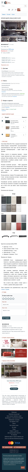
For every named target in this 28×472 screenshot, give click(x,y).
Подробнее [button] (15, 388)
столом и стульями (5, 289)
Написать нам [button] (8, 447)
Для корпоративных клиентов (14, 433)
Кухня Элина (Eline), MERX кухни (14, 381)
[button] (12, 9)
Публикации (14, 412)
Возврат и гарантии (14, 431)
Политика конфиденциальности (10, 464)
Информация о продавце (14, 419)
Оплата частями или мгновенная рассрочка (14, 438)
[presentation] (22, 361)
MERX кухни (11, 49)
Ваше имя (4, 302)
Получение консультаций (14, 414)
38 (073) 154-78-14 (6, 62)
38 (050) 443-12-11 (6, 58)
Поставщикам (14, 434)
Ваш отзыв (4, 308)
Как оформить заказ (14, 421)
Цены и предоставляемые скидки (14, 416)
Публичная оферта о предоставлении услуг (14, 436)
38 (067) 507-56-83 (6, 60)
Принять (22, 467)
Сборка (14, 429)
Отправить (7, 318)
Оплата (14, 423)
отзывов (12, 44)
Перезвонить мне (5, 65)
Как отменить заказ (14, 425)
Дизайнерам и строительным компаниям (14, 418)
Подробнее (4, 91)
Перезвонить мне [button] (20, 447)
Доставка (14, 427)
